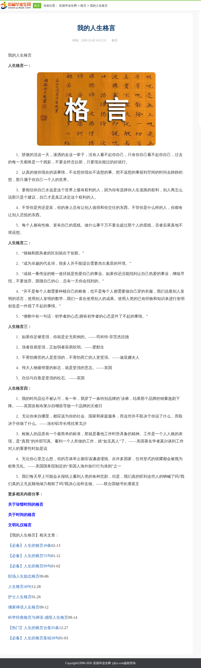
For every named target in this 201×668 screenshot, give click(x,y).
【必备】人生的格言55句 (29, 556)
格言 (37, 5)
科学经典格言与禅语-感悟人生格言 (38, 617)
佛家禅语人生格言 (23, 607)
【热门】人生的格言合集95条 (33, 628)
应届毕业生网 (68, 5)
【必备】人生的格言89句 (29, 566)
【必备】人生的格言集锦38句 (33, 638)
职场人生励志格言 (23, 576)
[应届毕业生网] (16, 5)
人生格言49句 (20, 586)
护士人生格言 (20, 597)
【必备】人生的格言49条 (29, 545)
